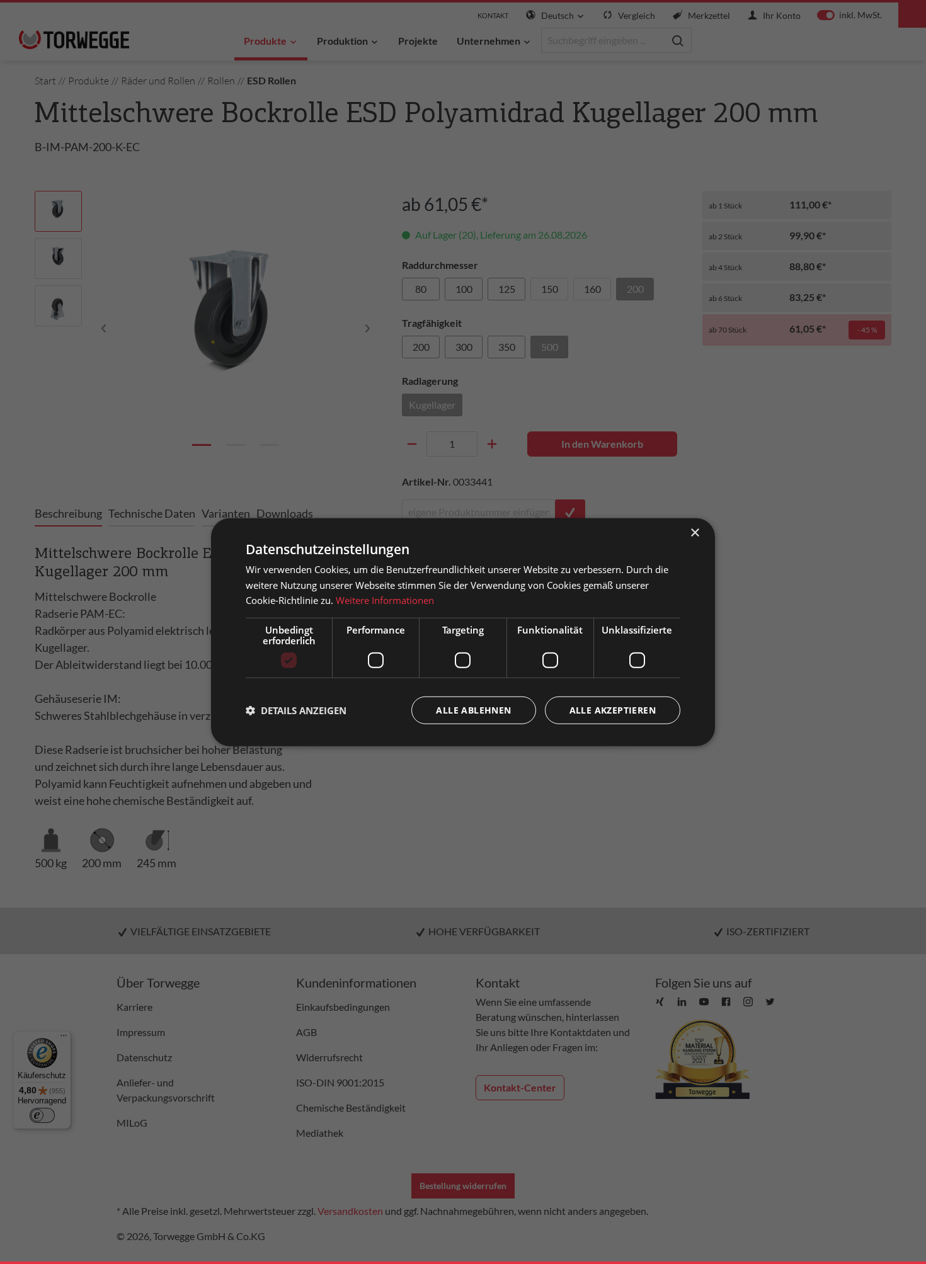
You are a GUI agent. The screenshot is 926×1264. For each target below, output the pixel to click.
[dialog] (463, 632)
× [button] (694, 532)
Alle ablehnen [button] (473, 710)
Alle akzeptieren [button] (612, 710)
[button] (296, 710)
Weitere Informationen (385, 600)
